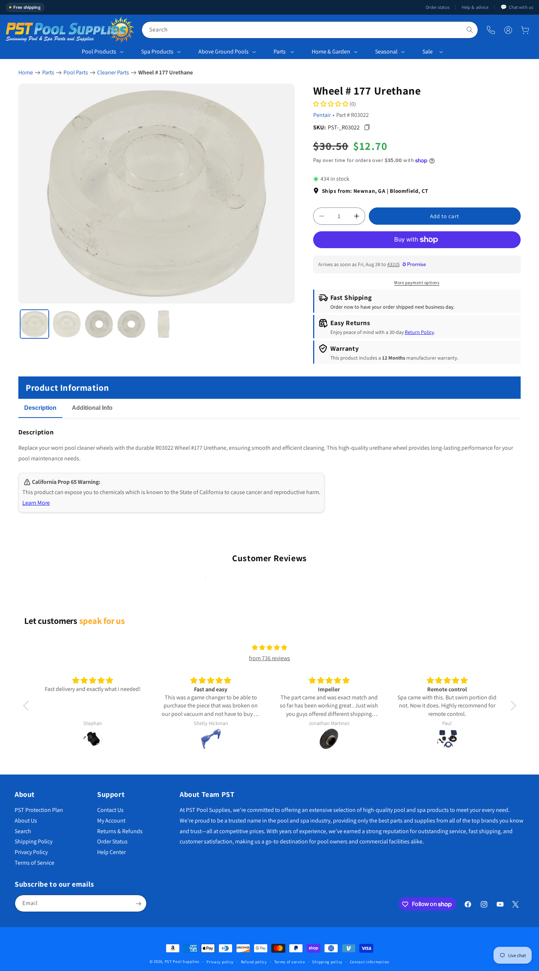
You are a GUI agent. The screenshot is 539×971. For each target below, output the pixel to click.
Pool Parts (75, 72)
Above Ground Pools (223, 51)
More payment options (416, 282)
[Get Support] (491, 30)
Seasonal (386, 51)
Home (25, 72)
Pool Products (99, 51)
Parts (280, 51)
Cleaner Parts (113, 72)
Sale (427, 51)
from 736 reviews (269, 658)
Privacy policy (220, 961)
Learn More (36, 503)
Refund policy (254, 961)
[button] (525, 30)
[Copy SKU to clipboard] (367, 127)
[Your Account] (508, 30)
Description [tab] (40, 408)
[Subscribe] (138, 903)
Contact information (369, 961)
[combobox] (310, 30)
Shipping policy (327, 961)
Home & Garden (331, 51)
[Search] (470, 30)
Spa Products (157, 51)
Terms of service (289, 961)
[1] (34, 324)
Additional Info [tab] (92, 408)
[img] (269, 647)
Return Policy (419, 332)
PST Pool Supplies (182, 961)
